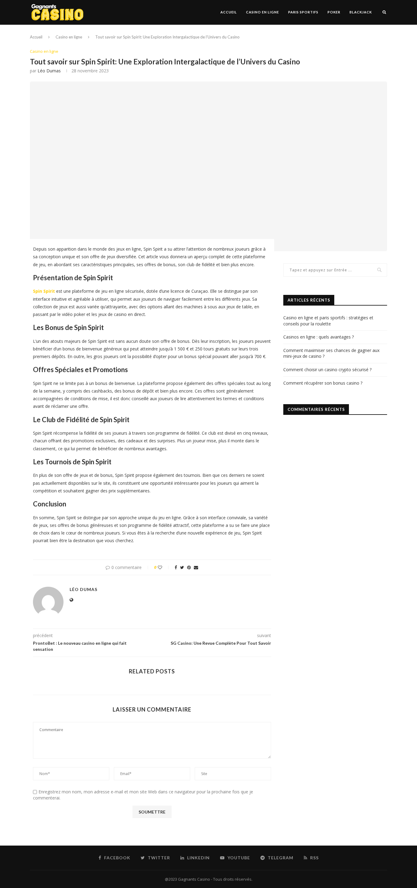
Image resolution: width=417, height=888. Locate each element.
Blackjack (361, 12)
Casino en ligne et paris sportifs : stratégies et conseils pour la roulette (328, 321)
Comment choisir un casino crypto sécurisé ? (327, 369)
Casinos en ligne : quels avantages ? (318, 337)
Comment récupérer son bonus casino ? (322, 383)
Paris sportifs (303, 12)
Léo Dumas (49, 71)
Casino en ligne (262, 12)
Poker (334, 12)
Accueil (228, 12)
